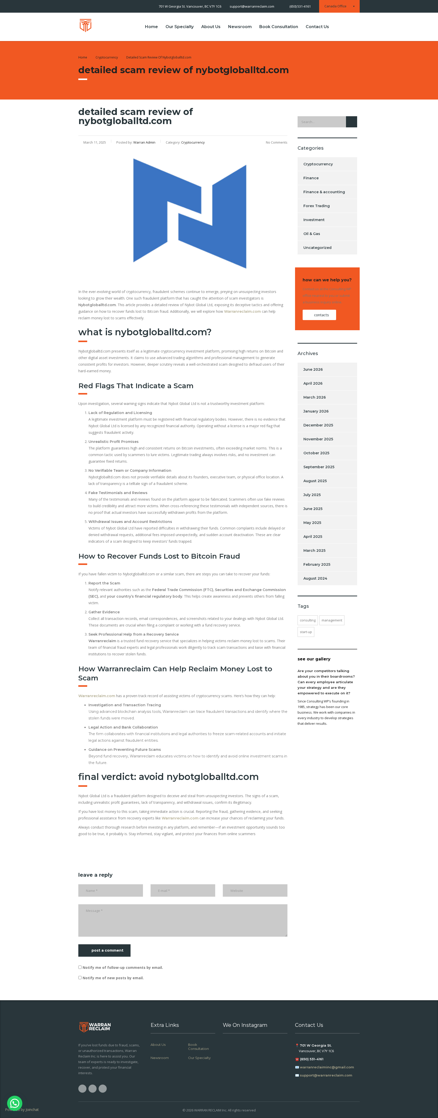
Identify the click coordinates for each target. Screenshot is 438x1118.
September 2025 (318, 467)
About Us (211, 26)
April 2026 (312, 383)
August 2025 (315, 481)
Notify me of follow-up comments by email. (123, 967)
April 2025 (312, 536)
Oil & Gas (311, 233)
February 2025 (316, 564)
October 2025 (316, 453)
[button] (14, 1103)
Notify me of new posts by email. (113, 977)
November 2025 (318, 439)
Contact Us (317, 26)
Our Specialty (180, 26)
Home (151, 26)
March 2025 (314, 550)
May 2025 (312, 522)
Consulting (308, 620)
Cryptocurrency (318, 164)
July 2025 (312, 495)
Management (332, 620)
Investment (314, 220)
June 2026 (313, 369)
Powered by (22, 1109)
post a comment (107, 950)
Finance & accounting (324, 192)
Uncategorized (317, 247)
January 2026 (315, 411)
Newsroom (240, 26)
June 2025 (312, 508)
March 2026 (314, 397)
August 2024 (315, 578)
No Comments (276, 142)
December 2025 (318, 425)
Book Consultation (278, 26)
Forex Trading (316, 206)
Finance (311, 178)
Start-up (306, 632)
